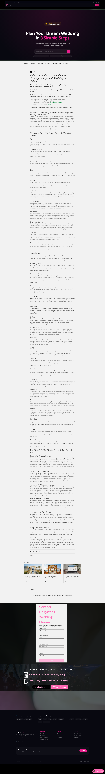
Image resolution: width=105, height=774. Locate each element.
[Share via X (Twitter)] (33, 551)
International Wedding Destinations (60, 63)
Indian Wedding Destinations (44, 63)
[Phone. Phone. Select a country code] (41, 639)
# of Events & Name (43, 646)
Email (40, 632)
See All (80, 562)
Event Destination (43, 651)
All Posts (26, 63)
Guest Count (42, 655)
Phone (40, 637)
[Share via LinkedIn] (36, 551)
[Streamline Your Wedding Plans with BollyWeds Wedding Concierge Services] (33, 569)
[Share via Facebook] (30, 551)
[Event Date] (40, 644)
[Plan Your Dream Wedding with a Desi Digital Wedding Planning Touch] (72, 569)
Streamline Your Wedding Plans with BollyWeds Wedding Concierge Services (33, 577)
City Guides (32, 63)
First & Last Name (43, 628)
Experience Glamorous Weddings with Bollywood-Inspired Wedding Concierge (51, 577)
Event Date (41, 642)
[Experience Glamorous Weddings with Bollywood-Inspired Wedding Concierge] (52, 569)
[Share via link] (39, 551)
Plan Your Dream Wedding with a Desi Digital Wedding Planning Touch (72, 577)
